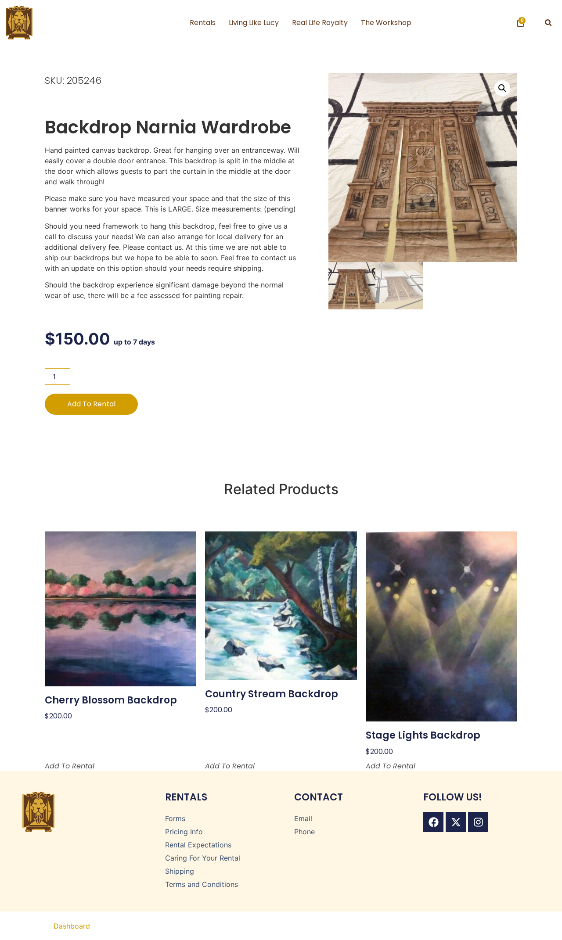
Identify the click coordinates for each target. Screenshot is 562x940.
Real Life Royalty (320, 23)
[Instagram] (478, 822)
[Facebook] (433, 822)
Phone (304, 831)
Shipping (179, 871)
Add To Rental (91, 404)
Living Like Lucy (254, 23)
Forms (175, 818)
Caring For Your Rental (202, 858)
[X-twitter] (456, 822)
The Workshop (386, 23)
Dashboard (72, 926)
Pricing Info (184, 831)
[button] (548, 22)
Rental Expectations (198, 844)
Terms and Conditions (201, 884)
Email (303, 818)
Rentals (203, 23)
